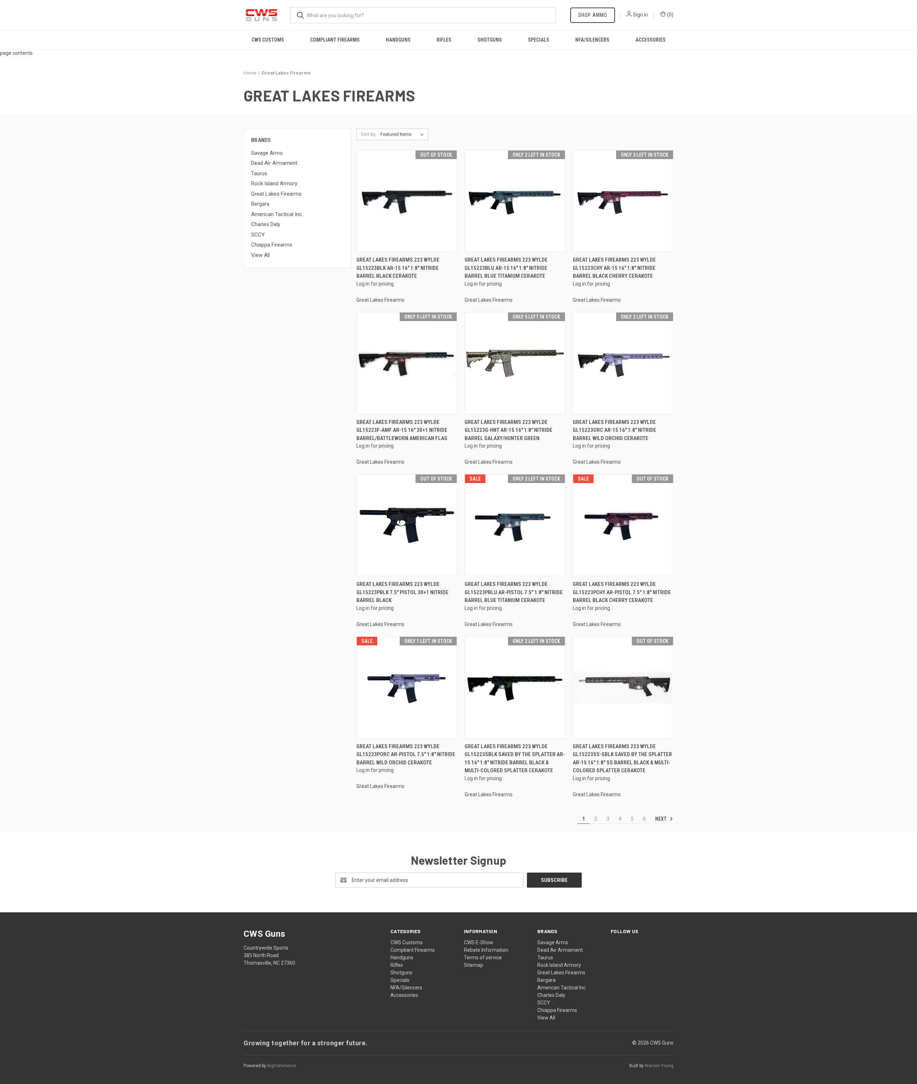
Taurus (259, 173)
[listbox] (403, 134)
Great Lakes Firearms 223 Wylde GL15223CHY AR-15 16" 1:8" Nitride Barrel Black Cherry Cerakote (614, 268)
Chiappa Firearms (271, 245)
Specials (538, 40)
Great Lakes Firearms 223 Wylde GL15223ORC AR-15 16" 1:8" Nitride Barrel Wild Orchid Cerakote (614, 430)
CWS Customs (267, 40)
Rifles (444, 40)
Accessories (650, 40)
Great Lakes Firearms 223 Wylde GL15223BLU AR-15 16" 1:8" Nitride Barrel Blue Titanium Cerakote (506, 268)
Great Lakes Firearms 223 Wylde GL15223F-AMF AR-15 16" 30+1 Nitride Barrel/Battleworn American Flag (401, 430)
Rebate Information (486, 950)
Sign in (640, 15)
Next (661, 819)
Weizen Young (659, 1065)
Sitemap (473, 965)
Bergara (260, 204)
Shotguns (489, 40)
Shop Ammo (592, 15)
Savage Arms (267, 153)
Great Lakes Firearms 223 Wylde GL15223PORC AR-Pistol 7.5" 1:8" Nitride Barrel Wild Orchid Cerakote (405, 754)
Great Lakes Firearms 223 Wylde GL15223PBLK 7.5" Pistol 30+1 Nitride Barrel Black (402, 592)
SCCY (258, 234)
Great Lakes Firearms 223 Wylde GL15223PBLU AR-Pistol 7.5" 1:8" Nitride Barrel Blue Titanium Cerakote (514, 592)
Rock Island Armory (274, 183)
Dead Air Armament (274, 163)
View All (260, 255)
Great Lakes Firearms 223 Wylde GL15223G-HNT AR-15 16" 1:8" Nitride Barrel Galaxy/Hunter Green (508, 430)
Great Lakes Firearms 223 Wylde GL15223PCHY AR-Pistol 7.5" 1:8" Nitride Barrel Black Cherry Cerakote (622, 592)
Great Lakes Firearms (276, 194)
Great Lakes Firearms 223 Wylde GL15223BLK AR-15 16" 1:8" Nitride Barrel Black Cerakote (398, 268)
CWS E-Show (478, 942)
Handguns (398, 40)
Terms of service (483, 957)
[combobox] (423, 15)
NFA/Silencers (592, 40)
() (669, 15)
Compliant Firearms (335, 40)
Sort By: (368, 134)
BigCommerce (281, 1065)
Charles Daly (265, 224)
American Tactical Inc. (277, 214)
